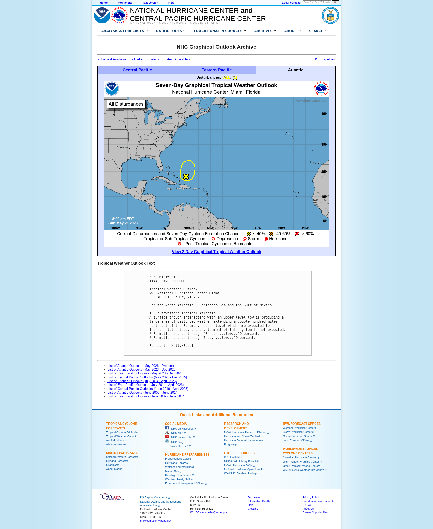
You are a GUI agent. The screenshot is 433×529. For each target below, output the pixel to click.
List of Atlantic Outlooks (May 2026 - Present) (140, 366)
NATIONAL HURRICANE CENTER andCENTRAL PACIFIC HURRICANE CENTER (198, 14)
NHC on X (176, 433)
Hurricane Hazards (176, 463)
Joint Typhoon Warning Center (301, 461)
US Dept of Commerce (153, 497)
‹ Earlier (137, 59)
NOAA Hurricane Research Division (245, 432)
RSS (171, 2)
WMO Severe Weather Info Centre (303, 470)
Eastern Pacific (216, 69)
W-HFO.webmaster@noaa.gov (208, 512)
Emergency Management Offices (184, 483)
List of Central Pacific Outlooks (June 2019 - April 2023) (147, 389)
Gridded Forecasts (117, 461)
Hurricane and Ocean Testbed (242, 436)
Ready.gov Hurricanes (178, 475)
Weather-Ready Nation (179, 479)
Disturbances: (208, 77)
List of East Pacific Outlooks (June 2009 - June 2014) (146, 396)
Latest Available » (177, 59)
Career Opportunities (315, 512)
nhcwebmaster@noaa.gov (155, 520)
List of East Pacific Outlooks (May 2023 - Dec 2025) (145, 373)
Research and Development (236, 425)
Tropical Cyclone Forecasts (121, 425)
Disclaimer (254, 497)
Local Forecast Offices (296, 440)
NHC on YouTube (180, 437)
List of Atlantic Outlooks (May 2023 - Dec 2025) (141, 369)
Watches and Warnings (179, 467)
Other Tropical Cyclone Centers (301, 466)
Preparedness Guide (177, 458)
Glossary (253, 508)
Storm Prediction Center (297, 432)
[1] (234, 77)
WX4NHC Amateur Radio (239, 473)
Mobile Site (125, 2)
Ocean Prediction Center (297, 436)
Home (104, 2)
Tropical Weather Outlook (121, 436)
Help (250, 505)
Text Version (150, 2)
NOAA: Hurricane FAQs (238, 465)
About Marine (114, 469)
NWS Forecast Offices (302, 423)
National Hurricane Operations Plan (245, 469)
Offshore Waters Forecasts (122, 457)
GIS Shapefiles (324, 59)
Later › (154, 59)
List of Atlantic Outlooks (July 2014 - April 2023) (142, 381)
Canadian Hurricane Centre (299, 457)
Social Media (176, 423)
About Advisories (116, 444)
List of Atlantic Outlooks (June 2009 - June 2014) (142, 392)
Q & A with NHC (233, 457)
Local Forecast (291, 2)
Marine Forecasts (122, 452)
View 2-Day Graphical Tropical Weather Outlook (216, 252)
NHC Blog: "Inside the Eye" (176, 444)
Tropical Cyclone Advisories (122, 432)
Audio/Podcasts (115, 440)
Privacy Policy (311, 497)
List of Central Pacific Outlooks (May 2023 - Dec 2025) (147, 377)
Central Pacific (137, 69)
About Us (308, 508)
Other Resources (239, 453)
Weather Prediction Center (299, 428)
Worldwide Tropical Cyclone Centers (300, 450)
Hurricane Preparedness (187, 454)
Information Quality (259, 501)
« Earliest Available (112, 59)
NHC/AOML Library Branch (240, 461)
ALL (226, 77)
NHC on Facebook (181, 428)
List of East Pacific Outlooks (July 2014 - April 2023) (145, 385)
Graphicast (112, 465)
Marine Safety (173, 471)
